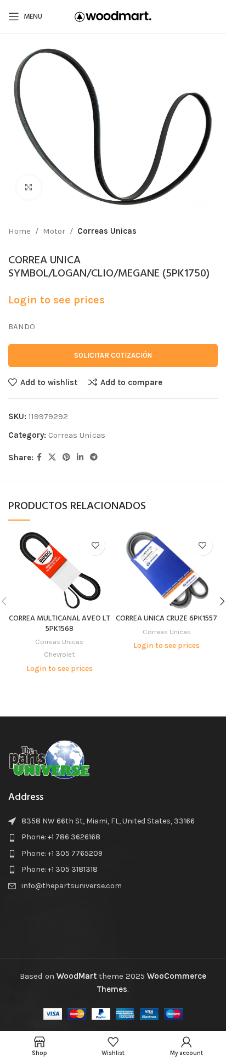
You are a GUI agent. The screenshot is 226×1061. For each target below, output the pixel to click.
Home (19, 231)
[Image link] (49, 758)
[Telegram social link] (94, 457)
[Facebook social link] (39, 457)
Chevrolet (59, 654)
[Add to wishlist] (95, 545)
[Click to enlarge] (28, 187)
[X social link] (52, 457)
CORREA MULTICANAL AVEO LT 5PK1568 (59, 624)
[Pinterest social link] (66, 457)
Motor (54, 231)
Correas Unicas (107, 231)
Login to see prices (56, 300)
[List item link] (113, 837)
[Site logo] (113, 16)
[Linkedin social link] (80, 457)
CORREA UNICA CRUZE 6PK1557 (166, 618)
